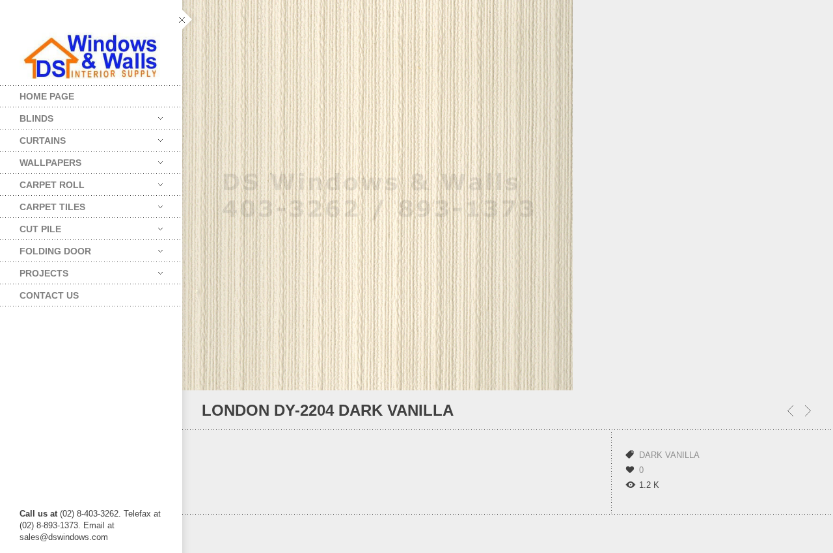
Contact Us (49, 295)
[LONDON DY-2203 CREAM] (807, 410)
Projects (34, 270)
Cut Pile (30, 226)
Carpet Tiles (42, 204)
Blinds (26, 115)
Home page (47, 96)
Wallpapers (40, 160)
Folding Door (45, 248)
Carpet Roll (42, 182)
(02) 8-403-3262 (89, 514)
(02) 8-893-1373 (49, 525)
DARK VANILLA (669, 455)
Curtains (33, 137)
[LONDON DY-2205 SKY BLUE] (790, 410)
